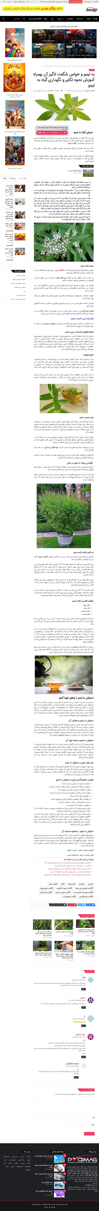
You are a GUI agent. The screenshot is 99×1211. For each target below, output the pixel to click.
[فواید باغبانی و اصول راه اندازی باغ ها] (64, 924)
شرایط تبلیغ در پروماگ (19, 2)
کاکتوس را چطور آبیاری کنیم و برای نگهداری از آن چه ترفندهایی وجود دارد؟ (67, 863)
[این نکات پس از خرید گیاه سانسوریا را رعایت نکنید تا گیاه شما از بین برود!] (42, 924)
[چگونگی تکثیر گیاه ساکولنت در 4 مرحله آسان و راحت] (85, 945)
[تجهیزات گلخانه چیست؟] (88, 173)
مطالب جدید (22, 178)
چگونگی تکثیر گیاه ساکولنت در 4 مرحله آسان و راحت (86, 953)
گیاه (62, 884)
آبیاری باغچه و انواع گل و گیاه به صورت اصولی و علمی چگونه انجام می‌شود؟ (67, 875)
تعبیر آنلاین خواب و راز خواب (17, 299)
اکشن (68, 32)
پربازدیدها (13, 178)
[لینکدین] (49, 1207)
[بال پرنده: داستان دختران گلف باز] (59, 1159)
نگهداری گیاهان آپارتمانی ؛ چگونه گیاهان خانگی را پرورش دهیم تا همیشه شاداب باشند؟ (64, 956)
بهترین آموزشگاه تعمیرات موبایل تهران (43, 1166)
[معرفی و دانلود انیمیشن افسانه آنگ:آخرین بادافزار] (14, 78)
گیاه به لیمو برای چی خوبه (84, 888)
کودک (7, 1166)
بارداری (22, 1157)
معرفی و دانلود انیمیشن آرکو (15, 60)
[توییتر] (52, 1207)
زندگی (29, 1163)
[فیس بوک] (54, 1207)
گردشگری (28, 1170)
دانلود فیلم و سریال (34, 19)
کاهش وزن (59, 270)
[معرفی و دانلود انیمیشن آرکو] (15, 43)
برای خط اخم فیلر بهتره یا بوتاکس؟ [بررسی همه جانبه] (9, 215)
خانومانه (89, 19)
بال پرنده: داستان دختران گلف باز (43, 1156)
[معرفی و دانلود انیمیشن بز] (48, 36)
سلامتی (81, 884)
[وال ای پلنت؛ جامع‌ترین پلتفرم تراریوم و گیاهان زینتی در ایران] (42, 946)
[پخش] (65, 133)
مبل (24, 291)
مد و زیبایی (60, 19)
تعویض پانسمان (21, 275)
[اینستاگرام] (47, 1207)
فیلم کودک (27, 1166)
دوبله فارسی (21, 1160)
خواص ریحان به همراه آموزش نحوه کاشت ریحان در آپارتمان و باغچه (69, 869)
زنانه (5, 1160)
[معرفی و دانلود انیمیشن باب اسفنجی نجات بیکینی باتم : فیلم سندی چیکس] (48, 51)
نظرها (4, 178)
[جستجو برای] (3, 19)
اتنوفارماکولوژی (45, 338)
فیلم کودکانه (20, 1166)
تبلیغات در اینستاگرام (20, 287)
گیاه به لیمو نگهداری (85, 896)
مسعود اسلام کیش (88, 91)
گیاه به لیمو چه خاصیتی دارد (83, 892)
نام (93, 1117)
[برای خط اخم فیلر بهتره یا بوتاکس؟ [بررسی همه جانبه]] (20, 215)
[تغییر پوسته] (24, 19)
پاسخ (83, 989)
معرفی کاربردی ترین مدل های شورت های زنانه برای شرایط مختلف (9, 203)
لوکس (12, 1166)
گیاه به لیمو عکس (45, 892)
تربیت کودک (6, 1157)
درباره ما (9, 2)
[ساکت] (44, 133)
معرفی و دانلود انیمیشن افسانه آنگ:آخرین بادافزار (15, 96)
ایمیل (93, 1125)
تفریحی (28, 1160)
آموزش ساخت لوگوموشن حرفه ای (44, 1192)
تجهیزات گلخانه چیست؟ (75, 171)
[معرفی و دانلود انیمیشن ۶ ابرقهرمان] (80, 36)
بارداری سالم (15, 1157)
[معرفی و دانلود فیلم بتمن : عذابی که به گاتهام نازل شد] (80, 51)
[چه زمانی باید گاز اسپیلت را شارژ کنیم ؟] (59, 1176)
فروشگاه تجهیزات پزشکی (19, 279)
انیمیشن (37, 32)
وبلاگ (3, 2)
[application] (52, 133)
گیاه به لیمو (52, 884)
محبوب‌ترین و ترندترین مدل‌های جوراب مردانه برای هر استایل (9, 190)
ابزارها (45, 19)
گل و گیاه (87, 66)
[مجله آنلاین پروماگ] (92, 9)
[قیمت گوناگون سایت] (59, 1185)
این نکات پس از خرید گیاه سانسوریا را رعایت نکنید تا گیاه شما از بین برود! (43, 933)
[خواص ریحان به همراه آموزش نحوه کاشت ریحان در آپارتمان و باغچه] (85, 923)
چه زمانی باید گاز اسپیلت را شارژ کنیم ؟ (43, 1175)
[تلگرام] (45, 1207)
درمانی (90, 884)
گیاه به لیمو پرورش (46, 888)
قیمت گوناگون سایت (46, 1182)
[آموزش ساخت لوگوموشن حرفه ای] (59, 1193)
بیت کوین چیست (20, 295)
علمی (52, 19)
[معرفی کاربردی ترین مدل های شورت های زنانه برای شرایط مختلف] (20, 201)
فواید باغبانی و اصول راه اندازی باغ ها (64, 933)
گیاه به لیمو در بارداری (62, 892)
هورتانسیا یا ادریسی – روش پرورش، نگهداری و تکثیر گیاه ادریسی (70, 872)
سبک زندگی (80, 19)
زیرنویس (23, 1163)
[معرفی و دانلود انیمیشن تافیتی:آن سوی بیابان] (15, 114)
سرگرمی (16, 1163)
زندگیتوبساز (70, 19)
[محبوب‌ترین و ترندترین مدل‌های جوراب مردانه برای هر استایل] (20, 188)
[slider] (40, 132)
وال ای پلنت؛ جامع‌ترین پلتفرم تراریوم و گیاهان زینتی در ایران (43, 954)
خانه (28, 2)
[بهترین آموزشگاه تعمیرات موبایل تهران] (59, 1168)
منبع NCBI (73, 380)
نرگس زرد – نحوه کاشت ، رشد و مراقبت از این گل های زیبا (72, 866)
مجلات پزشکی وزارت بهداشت (17, 283)
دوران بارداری (12, 1160)
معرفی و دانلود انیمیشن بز (15, 168)
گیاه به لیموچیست (69, 896)
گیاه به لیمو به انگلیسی (64, 888)
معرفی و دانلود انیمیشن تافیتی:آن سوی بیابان (15, 133)
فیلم (5, 1163)
